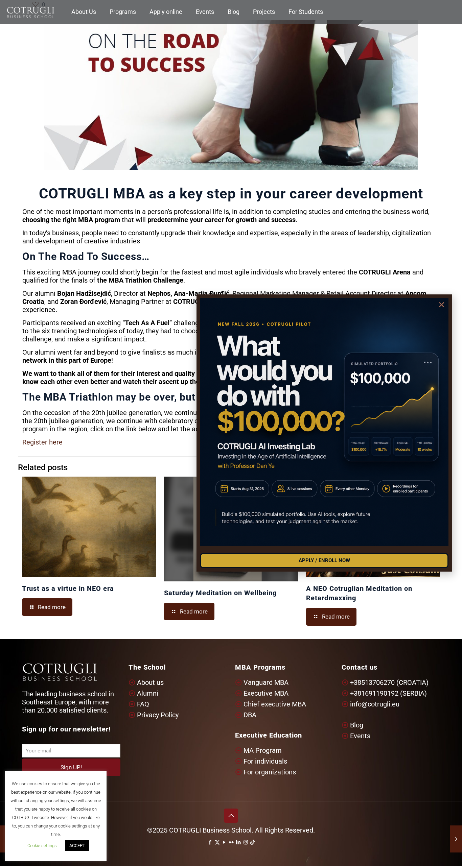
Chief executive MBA (275, 704)
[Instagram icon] (245, 842)
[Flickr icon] (231, 842)
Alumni (147, 693)
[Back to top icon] (231, 816)
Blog (356, 725)
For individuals (265, 761)
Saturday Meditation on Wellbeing (220, 593)
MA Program (263, 750)
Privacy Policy (158, 715)
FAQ (143, 704)
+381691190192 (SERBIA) (388, 693)
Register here (42, 442)
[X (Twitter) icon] (217, 842)
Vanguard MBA (266, 682)
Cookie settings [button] (42, 845)
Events (360, 736)
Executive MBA (266, 693)
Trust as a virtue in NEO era (68, 588)
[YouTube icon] (224, 842)
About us (150, 682)
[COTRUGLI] (30, 12)
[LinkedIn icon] (238, 842)
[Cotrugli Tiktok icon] (252, 842)
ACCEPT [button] (77, 845)
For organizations (270, 772)
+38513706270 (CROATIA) (389, 682)
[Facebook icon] (210, 842)
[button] (441, 304)
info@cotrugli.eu (374, 704)
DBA (250, 715)
